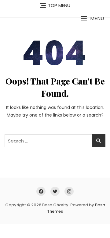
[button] (92, 18)
